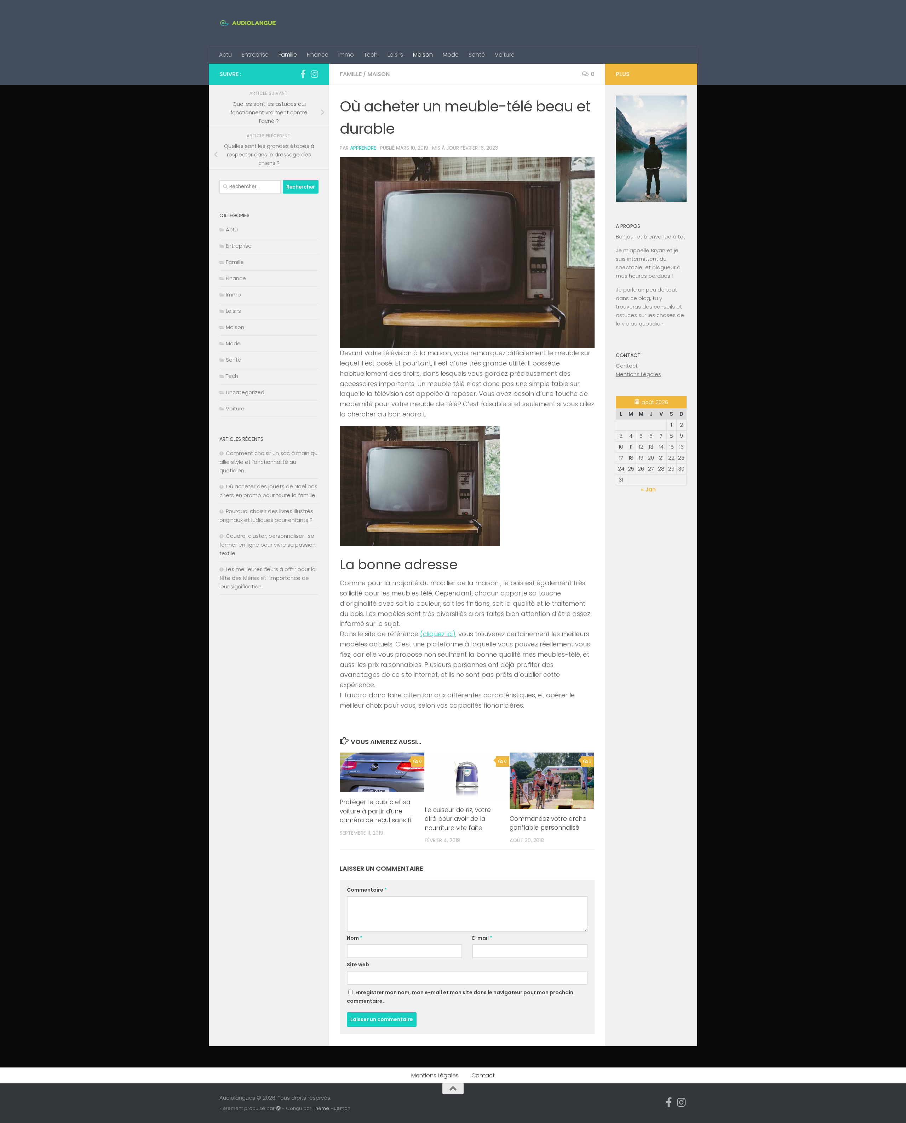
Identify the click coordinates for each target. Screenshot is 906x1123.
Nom (354, 937)
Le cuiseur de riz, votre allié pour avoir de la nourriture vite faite (458, 819)
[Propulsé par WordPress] (278, 1108)
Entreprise (255, 55)
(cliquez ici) (437, 633)
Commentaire (367, 889)
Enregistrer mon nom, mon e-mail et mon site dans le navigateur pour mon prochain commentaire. (460, 996)
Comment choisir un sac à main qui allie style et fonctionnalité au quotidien (269, 461)
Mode (451, 55)
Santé (477, 55)
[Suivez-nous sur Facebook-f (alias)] (303, 74)
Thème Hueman (331, 1108)
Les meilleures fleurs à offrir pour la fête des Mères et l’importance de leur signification (267, 577)
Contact (627, 365)
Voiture (505, 55)
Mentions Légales (638, 374)
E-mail (482, 937)
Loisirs (395, 55)
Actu (225, 55)
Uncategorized (245, 392)
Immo (346, 55)
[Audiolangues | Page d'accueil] (247, 23)
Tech (371, 55)
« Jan (648, 489)
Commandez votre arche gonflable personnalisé (548, 823)
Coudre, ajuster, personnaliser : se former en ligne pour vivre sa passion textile (267, 544)
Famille (288, 55)
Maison (423, 55)
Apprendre (363, 147)
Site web (358, 964)
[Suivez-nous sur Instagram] (314, 74)
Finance (317, 55)
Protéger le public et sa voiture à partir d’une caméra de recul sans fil (376, 811)
